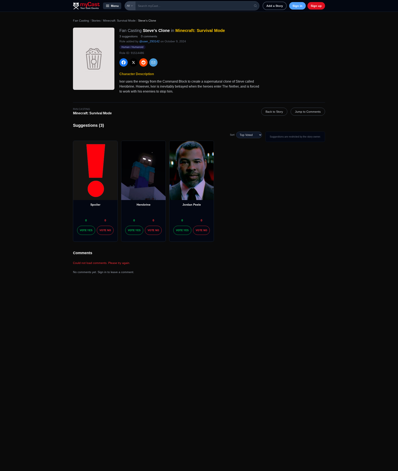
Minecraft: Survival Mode (119, 20)
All (128, 5)
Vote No (105, 230)
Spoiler (95, 204)
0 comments (149, 36)
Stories (96, 20)
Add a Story (274, 5)
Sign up (316, 5)
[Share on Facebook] (123, 62)
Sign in (297, 5)
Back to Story (274, 111)
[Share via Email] (153, 62)
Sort (232, 134)
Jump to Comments (308, 111)
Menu (115, 5)
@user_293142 (149, 41)
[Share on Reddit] (143, 62)
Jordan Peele (191, 204)
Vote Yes (86, 230)
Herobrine (143, 204)
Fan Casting (81, 20)
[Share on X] (133, 62)
